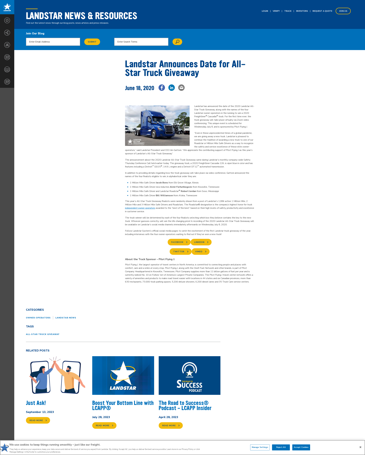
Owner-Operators (38, 317)
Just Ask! (36, 403)
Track (287, 11)
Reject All (281, 447)
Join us (343, 11)
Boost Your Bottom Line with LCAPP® (123, 405)
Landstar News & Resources (81, 16)
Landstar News (65, 317)
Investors (302, 11)
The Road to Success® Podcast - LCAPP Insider (185, 405)
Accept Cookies (301, 447)
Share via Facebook (162, 87)
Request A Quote (322, 11)
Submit (92, 41)
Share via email (181, 87)
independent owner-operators (140, 208)
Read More (36, 420)
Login (265, 11)
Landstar (7, 7)
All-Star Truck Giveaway (42, 334)
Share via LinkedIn (171, 87)
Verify (276, 11)
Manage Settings (260, 447)
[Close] (360, 447)
